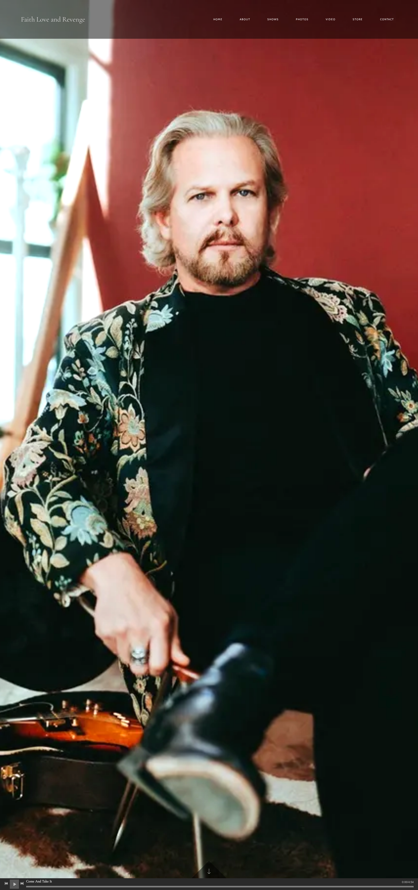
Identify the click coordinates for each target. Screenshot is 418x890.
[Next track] (22, 883)
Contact (387, 19)
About (245, 19)
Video (330, 19)
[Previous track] (6, 883)
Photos (302, 19)
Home (217, 19)
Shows (273, 19)
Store (358, 19)
